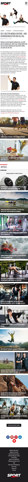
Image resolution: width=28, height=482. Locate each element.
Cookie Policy (14, 457)
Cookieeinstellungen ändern (14, 456)
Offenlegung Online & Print (14, 461)
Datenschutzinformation (14, 454)
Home (2, 30)
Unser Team (14, 466)
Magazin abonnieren (14, 450)
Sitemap (14, 470)
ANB (14, 463)
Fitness (8, 30)
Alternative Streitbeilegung (14, 465)
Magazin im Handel (14, 452)
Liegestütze (21, 99)
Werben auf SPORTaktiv (14, 459)
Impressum (14, 468)
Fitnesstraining (18, 30)
